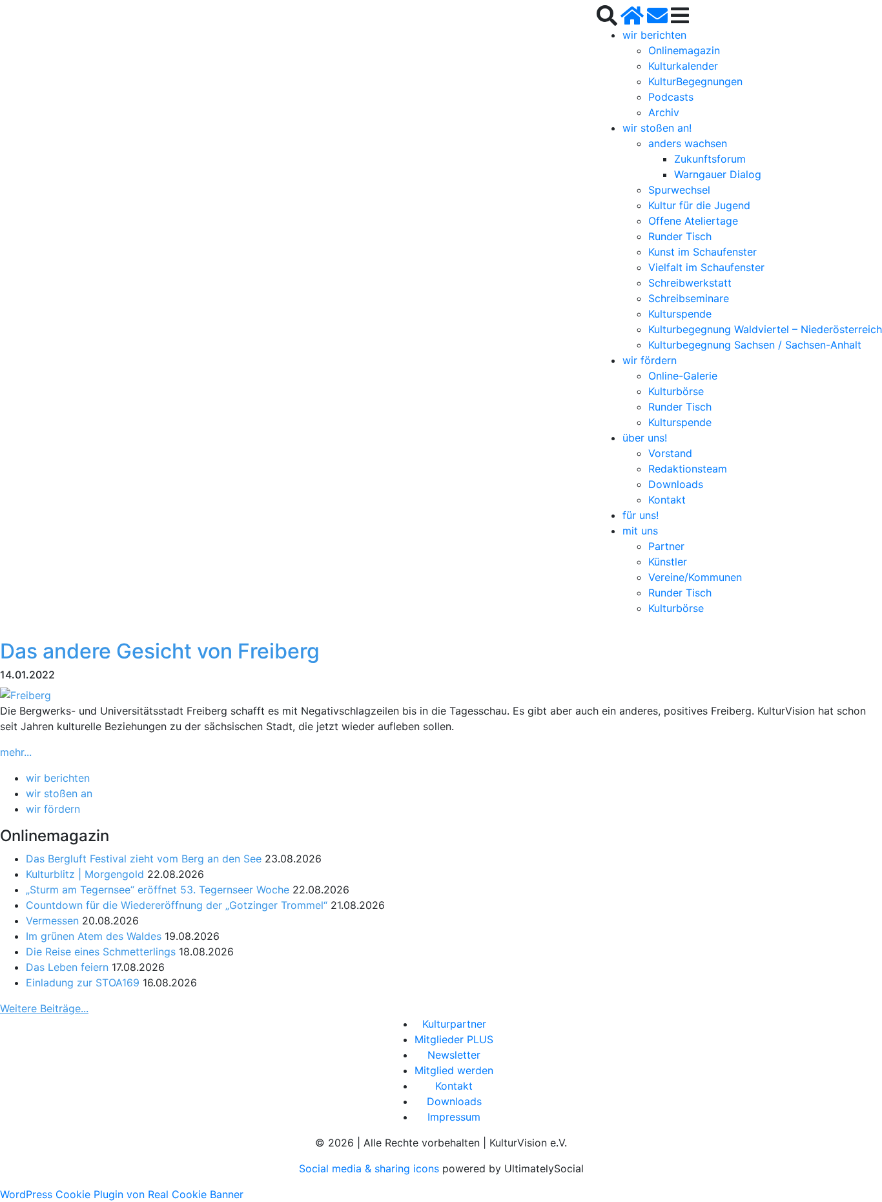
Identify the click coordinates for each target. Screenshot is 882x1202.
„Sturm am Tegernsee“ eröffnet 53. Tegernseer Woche (157, 889)
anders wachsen (687, 143)
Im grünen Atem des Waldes (93, 936)
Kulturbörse (676, 391)
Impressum (453, 1116)
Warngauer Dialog (717, 174)
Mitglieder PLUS (454, 1039)
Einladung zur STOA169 (82, 982)
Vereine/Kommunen (695, 577)
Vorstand (670, 453)
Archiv (663, 112)
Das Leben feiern (67, 967)
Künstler (667, 561)
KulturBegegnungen (695, 81)
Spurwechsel (679, 189)
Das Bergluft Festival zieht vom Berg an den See (144, 858)
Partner (666, 546)
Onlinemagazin (684, 50)
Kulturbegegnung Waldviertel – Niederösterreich (765, 329)
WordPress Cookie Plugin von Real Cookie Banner (121, 1194)
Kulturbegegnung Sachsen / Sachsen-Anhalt (754, 344)
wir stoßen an (59, 793)
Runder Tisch (680, 236)
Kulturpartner (454, 1023)
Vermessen (52, 920)
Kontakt (667, 499)
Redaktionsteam (687, 468)
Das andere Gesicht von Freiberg (160, 651)
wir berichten (654, 34)
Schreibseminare (688, 298)
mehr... (16, 752)
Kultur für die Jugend (699, 205)
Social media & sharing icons (370, 1168)
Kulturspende (680, 313)
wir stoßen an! (657, 127)
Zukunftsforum (710, 158)
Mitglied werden (454, 1070)
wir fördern (649, 360)
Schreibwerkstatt (690, 282)
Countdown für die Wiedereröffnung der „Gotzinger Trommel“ (176, 905)
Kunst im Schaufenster (702, 251)
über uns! (644, 437)
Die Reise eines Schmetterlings (101, 951)
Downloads (675, 484)
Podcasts (670, 96)
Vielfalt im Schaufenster (706, 267)
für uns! (640, 515)
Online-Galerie (682, 375)
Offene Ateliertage (693, 220)
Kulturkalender (683, 65)
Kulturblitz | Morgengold (85, 874)
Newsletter (453, 1054)
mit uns (640, 530)
